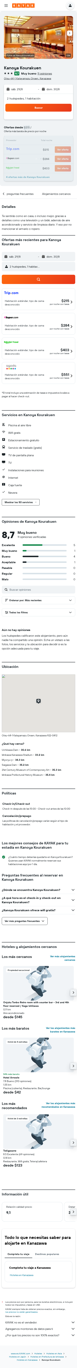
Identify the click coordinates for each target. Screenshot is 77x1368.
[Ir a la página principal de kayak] (23, 5)
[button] (6, 5)
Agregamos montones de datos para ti (29, 1329)
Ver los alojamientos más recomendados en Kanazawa (58, 1105)
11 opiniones (44, 73)
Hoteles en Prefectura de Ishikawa (47, 1356)
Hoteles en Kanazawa (21, 1275)
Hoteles (38, 1353)
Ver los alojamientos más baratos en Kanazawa (60, 1029)
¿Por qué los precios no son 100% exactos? (32, 1335)
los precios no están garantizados (21, 1312)
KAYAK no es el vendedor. (21, 1322)
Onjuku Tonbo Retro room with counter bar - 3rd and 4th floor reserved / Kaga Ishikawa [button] (36, 1004)
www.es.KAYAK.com (20, 1353)
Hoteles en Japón (17, 1356)
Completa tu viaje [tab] (18, 1254)
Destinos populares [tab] (47, 1254)
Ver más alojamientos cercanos (62, 958)
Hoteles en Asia (54, 1353)
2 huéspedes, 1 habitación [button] (24, 98)
